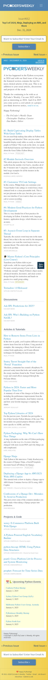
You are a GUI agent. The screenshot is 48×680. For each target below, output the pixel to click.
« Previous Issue (10, 54)
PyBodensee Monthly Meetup (17, 613)
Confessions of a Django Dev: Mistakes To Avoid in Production (23, 495)
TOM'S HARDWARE (10, 381)
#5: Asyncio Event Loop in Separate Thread (22, 232)
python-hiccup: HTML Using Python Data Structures (22, 548)
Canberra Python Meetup (15, 588)
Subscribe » (24, 46)
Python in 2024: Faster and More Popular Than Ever (20, 389)
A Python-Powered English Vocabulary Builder (23, 536)
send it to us (32, 105)
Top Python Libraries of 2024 (18, 413)
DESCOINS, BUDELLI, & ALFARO (15, 427)
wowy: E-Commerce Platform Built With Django (21, 524)
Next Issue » (40, 54)
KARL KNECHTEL (10, 450)
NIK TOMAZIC (8, 488)
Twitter (29, 674)
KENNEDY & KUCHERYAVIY (13, 468)
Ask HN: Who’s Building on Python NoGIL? (22, 316)
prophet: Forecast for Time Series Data (23, 570)
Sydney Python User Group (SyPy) (19, 596)
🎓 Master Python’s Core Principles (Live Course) (22, 258)
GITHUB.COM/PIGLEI (11, 541)
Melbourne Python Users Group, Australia (22, 604)
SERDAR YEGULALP (11, 407)
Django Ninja (10, 456)
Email (35, 674)
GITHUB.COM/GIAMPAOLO (13, 565)
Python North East (13, 621)
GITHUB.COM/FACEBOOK (12, 574)
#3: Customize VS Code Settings (20, 182)
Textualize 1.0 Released (15, 287)
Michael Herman (27, 488)
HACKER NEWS (9, 309)
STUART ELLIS (9, 225)
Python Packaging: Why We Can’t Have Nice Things (23, 434)
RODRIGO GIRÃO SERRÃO (13, 176)
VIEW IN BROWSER (40, 61)
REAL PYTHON (9, 153)
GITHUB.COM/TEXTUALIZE (13, 291)
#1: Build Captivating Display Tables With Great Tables (22, 132)
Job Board (41, 674)
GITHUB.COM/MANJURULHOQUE (15, 529)
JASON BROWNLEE (10, 251)
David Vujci (34, 553)
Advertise (18, 677)
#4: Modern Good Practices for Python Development (23, 209)
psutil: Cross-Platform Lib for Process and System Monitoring (23, 560)
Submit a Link (28, 677)
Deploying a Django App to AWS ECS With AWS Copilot (23, 475)
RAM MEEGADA (9, 508)
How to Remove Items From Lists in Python (22, 337)
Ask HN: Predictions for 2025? (19, 305)
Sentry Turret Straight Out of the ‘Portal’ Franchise (20, 363)
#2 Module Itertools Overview (19, 159)
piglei (28, 541)
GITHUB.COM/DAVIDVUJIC (13, 553)
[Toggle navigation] (41, 5)
